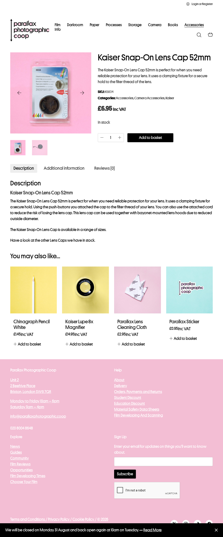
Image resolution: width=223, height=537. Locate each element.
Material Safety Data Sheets (136, 409)
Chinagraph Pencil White (32, 324)
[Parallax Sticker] (189, 290)
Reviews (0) (104, 168)
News (15, 446)
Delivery (120, 386)
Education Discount (129, 403)
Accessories (124, 98)
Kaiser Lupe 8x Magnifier (79, 324)
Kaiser (170, 98)
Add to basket (150, 138)
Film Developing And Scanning (138, 415)
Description (24, 168)
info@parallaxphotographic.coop (38, 416)
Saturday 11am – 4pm (27, 407)
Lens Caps (58, 240)
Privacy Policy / (60, 519)
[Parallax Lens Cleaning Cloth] (137, 290)
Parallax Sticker (184, 321)
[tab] (23, 168)
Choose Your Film (23, 482)
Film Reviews (20, 464)
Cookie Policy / (84, 519)
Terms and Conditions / (28, 519)
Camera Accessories (149, 98)
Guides (16, 452)
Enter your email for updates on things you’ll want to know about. (160, 449)
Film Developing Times (27, 476)
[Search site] (199, 34)
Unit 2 (14, 380)
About (119, 380)
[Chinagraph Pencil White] (33, 290)
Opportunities (21, 470)
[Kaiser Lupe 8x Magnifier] (85, 290)
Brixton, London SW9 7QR (30, 392)
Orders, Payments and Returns (138, 392)
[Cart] (210, 35)
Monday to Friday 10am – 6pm (34, 401)
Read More (152, 530)
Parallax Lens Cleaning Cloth (132, 324)
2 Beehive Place (22, 386)
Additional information (64, 168)
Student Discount (127, 398)
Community (19, 458)
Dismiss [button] (216, 530)
